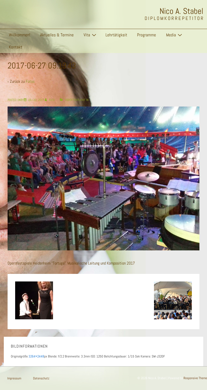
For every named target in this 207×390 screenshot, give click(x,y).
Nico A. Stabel (181, 11)
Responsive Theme (195, 378)
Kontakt (15, 47)
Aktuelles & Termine (57, 35)
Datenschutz (41, 378)
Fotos (30, 81)
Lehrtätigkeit (116, 35)
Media (171, 35)
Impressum (14, 378)
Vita (87, 35)
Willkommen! (19, 35)
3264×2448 (36, 356)
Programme (146, 35)
